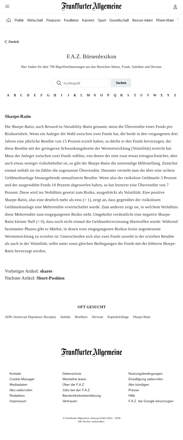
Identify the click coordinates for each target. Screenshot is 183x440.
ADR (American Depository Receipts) (30, 317)
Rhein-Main (165, 20)
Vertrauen (69, 401)
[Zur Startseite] (91, 6)
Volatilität (141, 148)
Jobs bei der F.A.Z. (76, 390)
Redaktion (17, 395)
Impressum (18, 401)
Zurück (13, 42)
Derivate (97, 317)
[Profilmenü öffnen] (175, 7)
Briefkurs (81, 317)
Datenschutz (71, 373)
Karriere (88, 20)
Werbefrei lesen (74, 379)
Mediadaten (18, 384)
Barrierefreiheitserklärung (81, 395)
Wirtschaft (35, 20)
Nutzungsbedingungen (145, 373)
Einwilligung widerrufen (145, 379)
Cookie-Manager (22, 379)
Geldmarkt (151, 178)
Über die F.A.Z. (73, 384)
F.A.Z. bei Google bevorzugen (150, 401)
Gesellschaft (119, 20)
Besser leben (142, 20)
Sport (102, 20)
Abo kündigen (138, 384)
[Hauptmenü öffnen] (7, 6)
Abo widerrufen (21, 390)
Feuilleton (71, 20)
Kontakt (15, 373)
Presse (133, 390)
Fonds (161, 126)
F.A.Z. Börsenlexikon (91, 56)
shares (46, 271)
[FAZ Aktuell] (8, 20)
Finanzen (53, 20)
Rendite (47, 141)
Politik (19, 20)
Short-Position (50, 277)
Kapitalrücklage (118, 317)
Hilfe (131, 395)
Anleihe (65, 317)
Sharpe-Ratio (142, 317)
